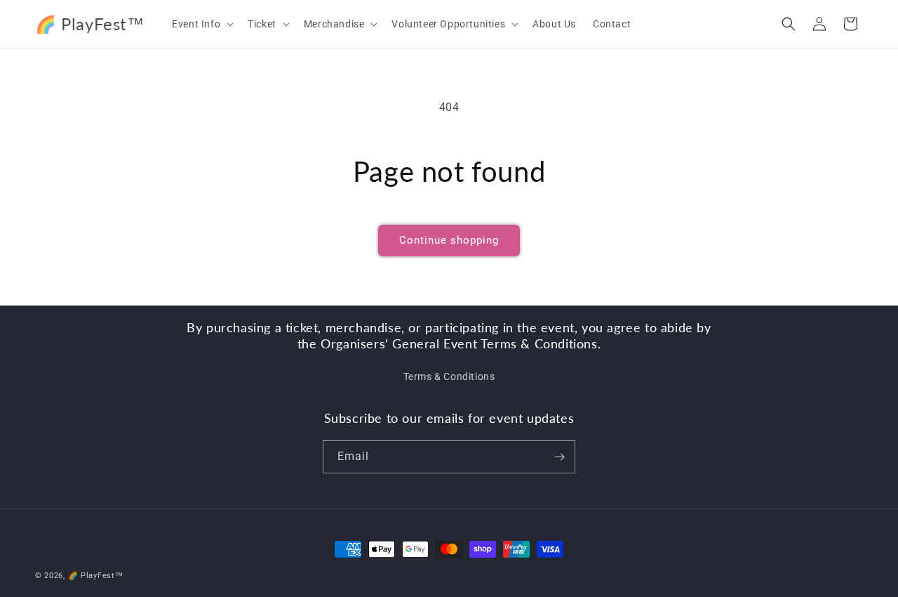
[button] (201, 24)
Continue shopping (449, 240)
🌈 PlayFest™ (95, 575)
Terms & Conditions (449, 376)
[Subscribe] (559, 456)
